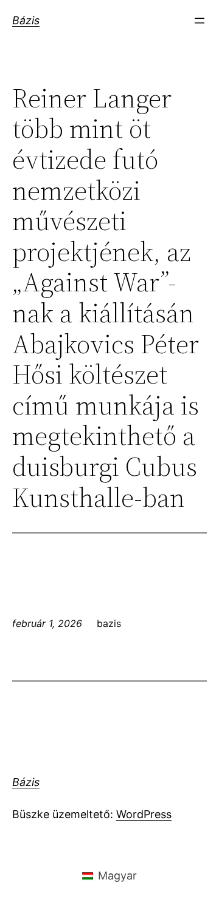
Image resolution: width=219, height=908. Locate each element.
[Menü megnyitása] (199, 20)
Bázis (26, 20)
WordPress (144, 814)
